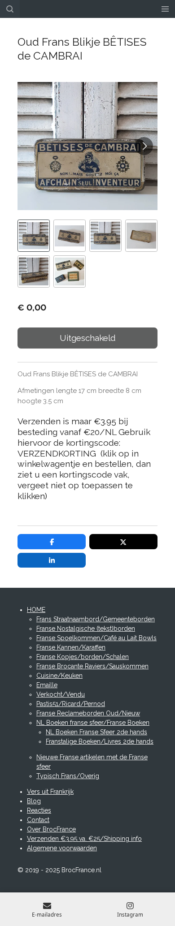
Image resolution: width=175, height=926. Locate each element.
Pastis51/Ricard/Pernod (70, 703)
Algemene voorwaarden (62, 848)
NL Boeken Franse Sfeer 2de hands (96, 732)
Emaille (46, 685)
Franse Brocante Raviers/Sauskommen (92, 666)
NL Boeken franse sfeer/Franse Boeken (92, 722)
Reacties (39, 810)
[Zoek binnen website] (10, 9)
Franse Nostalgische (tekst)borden (85, 628)
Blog (34, 801)
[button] (34, 236)
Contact (38, 819)
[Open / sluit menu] (165, 9)
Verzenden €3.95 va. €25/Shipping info (84, 838)
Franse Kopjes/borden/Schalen (82, 656)
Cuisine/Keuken (59, 675)
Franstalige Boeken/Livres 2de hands (99, 741)
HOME (36, 609)
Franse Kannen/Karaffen (70, 647)
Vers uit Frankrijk (50, 791)
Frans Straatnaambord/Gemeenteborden (95, 619)
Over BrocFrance (51, 829)
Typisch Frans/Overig (67, 776)
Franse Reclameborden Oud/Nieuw (88, 713)
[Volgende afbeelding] (144, 146)
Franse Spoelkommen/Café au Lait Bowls (96, 638)
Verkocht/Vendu (60, 694)
